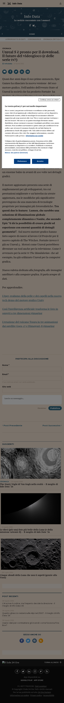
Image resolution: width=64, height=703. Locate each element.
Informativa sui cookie (34, 136)
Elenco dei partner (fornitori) (16, 153)
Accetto (40, 161)
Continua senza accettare (49, 100)
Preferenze (22, 161)
